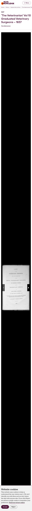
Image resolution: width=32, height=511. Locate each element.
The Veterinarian (6, 26)
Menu (27, 3)
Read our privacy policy (17, 502)
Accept (5, 507)
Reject (13, 507)
